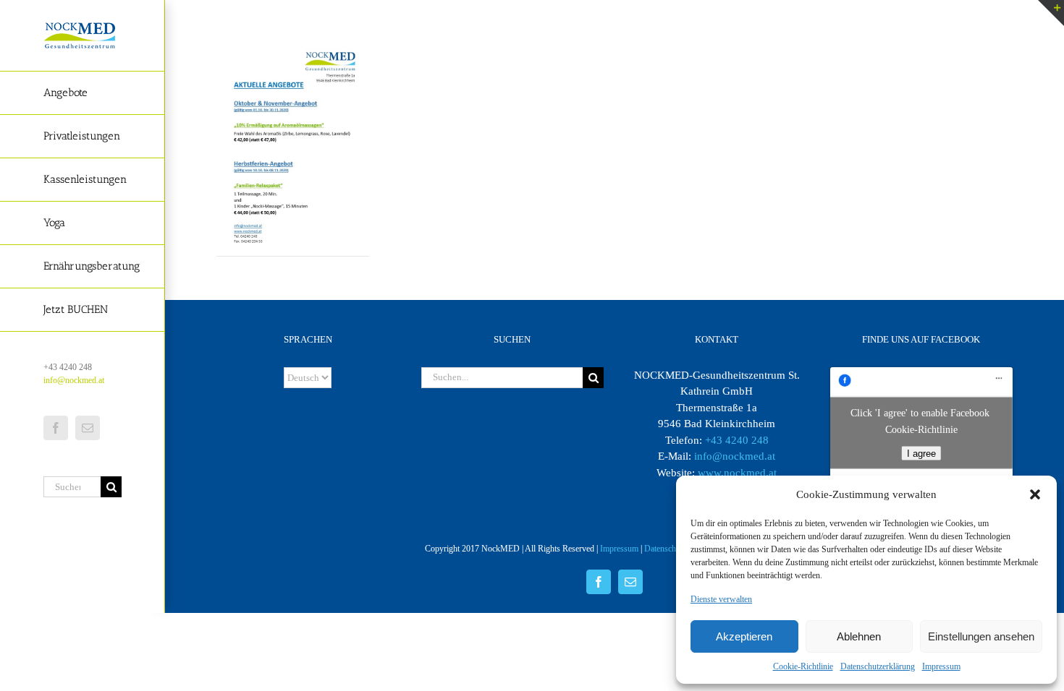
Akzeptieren (744, 636)
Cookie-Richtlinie (803, 666)
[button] (1035, 494)
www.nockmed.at (737, 472)
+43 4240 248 (737, 440)
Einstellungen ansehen (981, 636)
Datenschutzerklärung (877, 666)
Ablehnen (859, 636)
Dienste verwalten (721, 599)
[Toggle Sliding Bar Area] (1051, 13)
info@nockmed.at (73, 380)
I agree (921, 452)
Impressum (941, 666)
